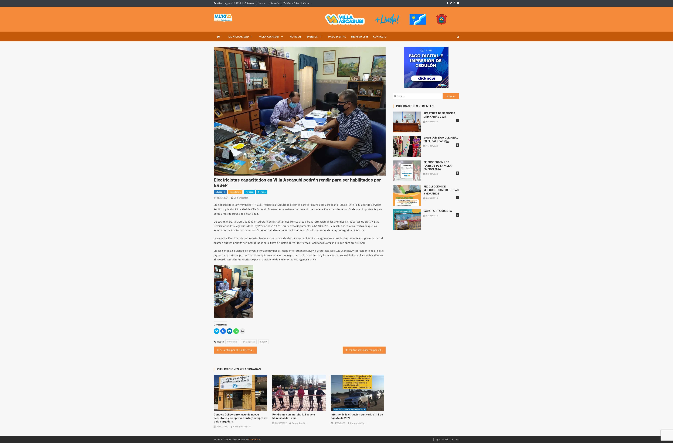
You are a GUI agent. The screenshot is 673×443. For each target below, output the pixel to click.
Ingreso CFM (359, 36)
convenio (232, 341)
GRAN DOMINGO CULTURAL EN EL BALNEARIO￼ (440, 139)
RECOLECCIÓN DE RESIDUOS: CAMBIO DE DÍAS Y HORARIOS (441, 190)
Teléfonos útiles (291, 3)
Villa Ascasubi (269, 36)
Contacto (307, 3)
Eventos (312, 36)
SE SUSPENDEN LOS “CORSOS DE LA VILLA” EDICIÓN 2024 (437, 166)
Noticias (295, 36)
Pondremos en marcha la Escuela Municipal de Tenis (293, 416)
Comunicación (241, 197)
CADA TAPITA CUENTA (437, 211)
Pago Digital (337, 36)
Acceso (455, 439)
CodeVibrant (254, 439)
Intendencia (235, 191)
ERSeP (263, 341)
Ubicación (274, 3)
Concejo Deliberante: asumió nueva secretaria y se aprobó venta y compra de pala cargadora (240, 418)
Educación (220, 191)
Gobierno (249, 3)
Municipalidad (238, 36)
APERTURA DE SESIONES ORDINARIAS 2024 (439, 115)
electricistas (249, 341)
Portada (262, 191)
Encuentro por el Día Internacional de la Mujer (237, 350)
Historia (262, 3)
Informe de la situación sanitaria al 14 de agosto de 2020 (357, 416)
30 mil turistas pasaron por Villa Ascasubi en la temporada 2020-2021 (365, 350)
